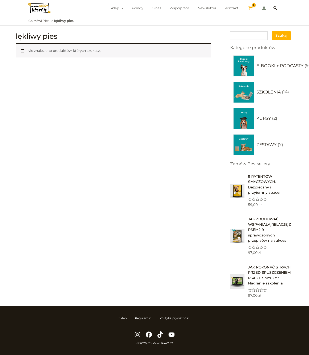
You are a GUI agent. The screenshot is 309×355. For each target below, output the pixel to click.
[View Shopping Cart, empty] (251, 8)
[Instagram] (137, 334)
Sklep (123, 318)
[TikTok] (160, 334)
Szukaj (281, 35)
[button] (275, 8)
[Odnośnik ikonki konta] (264, 8)
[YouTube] (171, 334)
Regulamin (143, 318)
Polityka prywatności (175, 318)
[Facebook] (149, 334)
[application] (121, 8)
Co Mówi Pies (38, 21)
